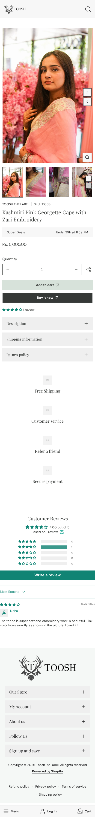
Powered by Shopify (47, 771)
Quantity (9, 259)
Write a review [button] (47, 575)
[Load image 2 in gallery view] (35, 182)
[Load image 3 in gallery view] (58, 182)
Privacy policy (45, 786)
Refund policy (19, 786)
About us (17, 721)
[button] (84, 811)
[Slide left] (87, 101)
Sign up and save (24, 751)
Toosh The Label (15, 204)
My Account (20, 706)
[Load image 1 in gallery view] (12, 182)
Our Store (18, 692)
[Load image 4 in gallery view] (81, 182)
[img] (10, 604)
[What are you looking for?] (88, 9)
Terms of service (74, 786)
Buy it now (45, 297)
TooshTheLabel (47, 765)
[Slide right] (87, 92)
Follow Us (18, 736)
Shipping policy (50, 794)
